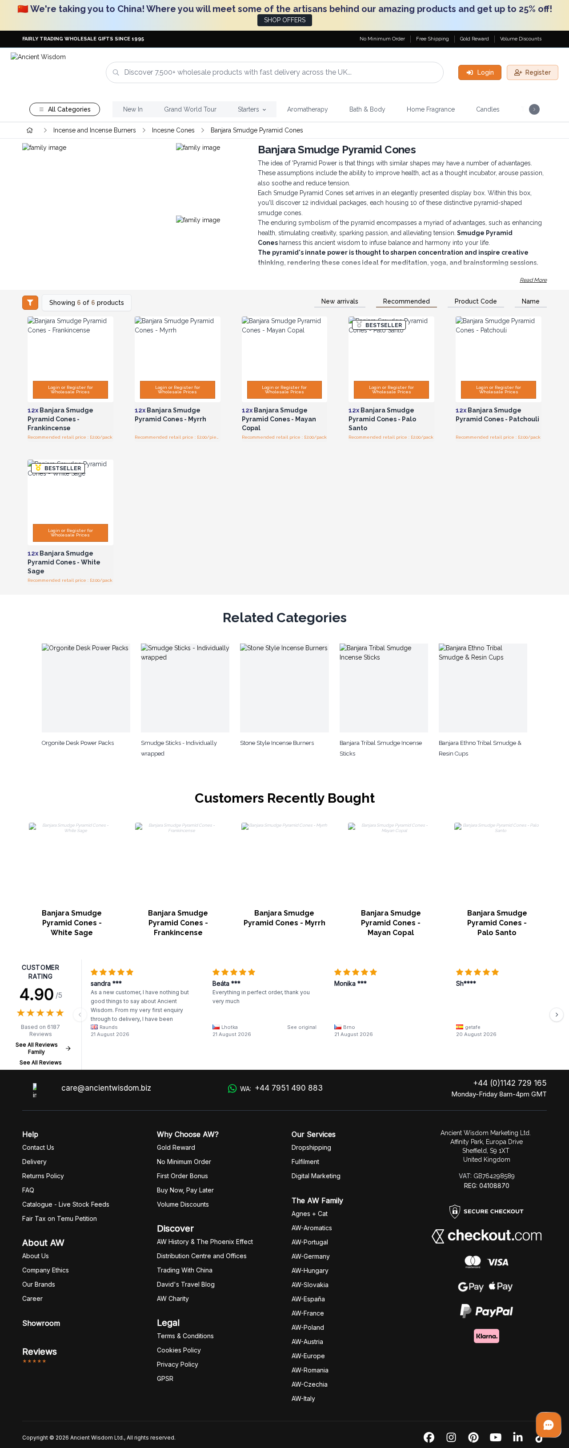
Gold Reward (474, 39)
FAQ (28, 1190)
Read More (533, 280)
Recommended (406, 301)
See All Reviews (41, 1062)
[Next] (556, 1015)
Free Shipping (432, 39)
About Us (35, 1256)
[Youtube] (495, 1438)
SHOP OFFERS (284, 20)
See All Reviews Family (37, 1048)
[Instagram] (451, 1438)
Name (531, 301)
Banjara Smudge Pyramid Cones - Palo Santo (497, 923)
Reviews (39, 1351)
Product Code (476, 301)
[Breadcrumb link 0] (30, 130)
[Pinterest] (473, 1438)
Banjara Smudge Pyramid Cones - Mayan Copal (391, 923)
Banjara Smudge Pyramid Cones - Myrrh (284, 918)
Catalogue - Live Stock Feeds (65, 1204)
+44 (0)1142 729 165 (510, 1083)
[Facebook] (429, 1438)
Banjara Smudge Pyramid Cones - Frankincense (178, 923)
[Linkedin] (518, 1438)
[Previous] (80, 1015)
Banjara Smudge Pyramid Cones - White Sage (72, 923)
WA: (281, 1088)
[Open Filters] (30, 303)
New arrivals (339, 301)
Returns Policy (43, 1176)
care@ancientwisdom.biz (106, 1088)
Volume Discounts (520, 39)
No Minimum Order (382, 39)
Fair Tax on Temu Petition (59, 1218)
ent (305, 1161)
